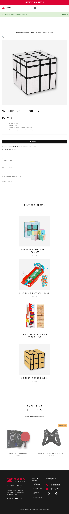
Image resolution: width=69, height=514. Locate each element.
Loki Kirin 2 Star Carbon (18, 453)
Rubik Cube (12, 147)
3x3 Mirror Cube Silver (11, 149)
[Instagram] (48, 493)
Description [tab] (8, 160)
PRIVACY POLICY (38, 488)
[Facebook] (56, 493)
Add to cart (35, 141)
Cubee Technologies (43, 509)
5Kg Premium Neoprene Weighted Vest (51, 453)
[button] (34, 8)
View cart (65, 14)
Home (18, 32)
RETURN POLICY (38, 497)
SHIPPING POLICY (36, 493)
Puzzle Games (35, 32)
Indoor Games (25, 32)
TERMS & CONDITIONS (37, 484)
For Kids (17, 147)
